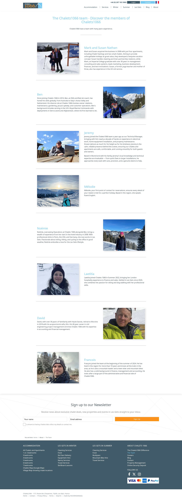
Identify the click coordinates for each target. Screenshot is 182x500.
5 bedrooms (28, 460)
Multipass (96, 455)
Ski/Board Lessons (65, 465)
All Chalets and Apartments (34, 450)
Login (133, 2)
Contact (148, 2)
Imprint (58, 496)
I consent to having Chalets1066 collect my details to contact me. (49, 424)
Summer (126, 7)
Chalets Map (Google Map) (33, 468)
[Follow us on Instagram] (139, 475)
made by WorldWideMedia (73, 496)
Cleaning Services (65, 450)
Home (25, 496)
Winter (115, 7)
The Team (131, 453)
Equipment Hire (64, 458)
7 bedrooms (28, 465)
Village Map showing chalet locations (38, 470)
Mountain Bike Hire (100, 458)
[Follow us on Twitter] (134, 475)
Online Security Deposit (136, 465)
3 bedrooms (28, 455)
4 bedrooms (28, 458)
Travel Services (64, 463)
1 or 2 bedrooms (29, 453)
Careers (130, 455)
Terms (51, 496)
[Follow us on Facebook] (129, 475)
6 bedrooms (28, 463)
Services (105, 7)
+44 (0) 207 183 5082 (118, 2)
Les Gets (137, 7)
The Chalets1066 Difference (138, 450)
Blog (147, 7)
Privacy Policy (42, 496)
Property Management (136, 463)
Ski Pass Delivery (64, 455)
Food (60, 453)
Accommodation (90, 7)
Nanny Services (64, 460)
